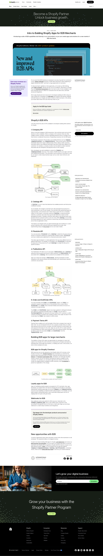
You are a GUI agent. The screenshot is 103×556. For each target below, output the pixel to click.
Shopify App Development (80, 184)
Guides (62, 535)
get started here (60, 442)
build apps (50, 96)
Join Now (90, 2)
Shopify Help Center (82, 530)
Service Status (81, 538)
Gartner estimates (39, 81)
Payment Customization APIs (45, 356)
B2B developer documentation (38, 443)
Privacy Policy (39, 550)
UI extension (65, 361)
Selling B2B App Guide (47, 449)
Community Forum (82, 533)
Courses (62, 538)
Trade (43, 446)
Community (28, 2)
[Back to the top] (10, 529)
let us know (46, 226)
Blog (10, 6)
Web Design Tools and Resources (82, 178)
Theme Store (46, 533)
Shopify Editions (29, 533)
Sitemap (46, 550)
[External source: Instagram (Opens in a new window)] (84, 550)
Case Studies (24, 6)
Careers (28, 535)
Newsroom (28, 540)
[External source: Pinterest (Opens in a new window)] (93, 550)
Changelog (63, 542)
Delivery (33, 356)
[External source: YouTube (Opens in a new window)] (81, 550)
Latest (30, 6)
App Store (46, 535)
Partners (45, 538)
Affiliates (45, 540)
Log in (83, 2)
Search (90, 6)
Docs (23, 2)
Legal (32, 550)
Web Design (77, 242)
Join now (36, 426)
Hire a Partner (81, 535)
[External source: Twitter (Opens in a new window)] (68, 458)
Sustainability (29, 542)
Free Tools (63, 540)
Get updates (84, 133)
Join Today (51, 21)
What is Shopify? (30, 530)
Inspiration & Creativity (80, 195)
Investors (28, 538)
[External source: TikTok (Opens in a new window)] (87, 550)
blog (48, 30)
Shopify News (16, 6)
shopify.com (77, 2)
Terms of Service (25, 550)
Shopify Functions (47, 353)
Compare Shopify (64, 533)
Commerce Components (42, 89)
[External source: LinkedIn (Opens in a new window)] (71, 458)
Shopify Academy (37, 2)
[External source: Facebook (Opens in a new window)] (65, 458)
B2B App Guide (66, 109)
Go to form (35, 113)
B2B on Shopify (38, 87)
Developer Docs (47, 530)
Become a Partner (16, 93)
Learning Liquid (78, 248)
